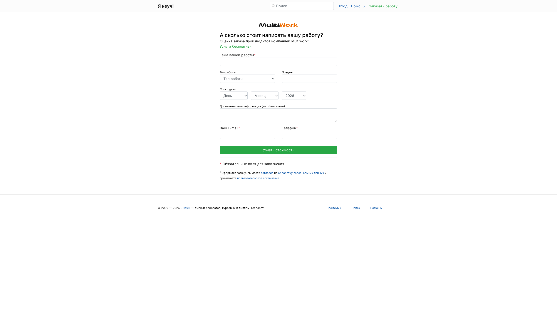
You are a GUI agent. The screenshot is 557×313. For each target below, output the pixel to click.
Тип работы (228, 72)
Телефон (290, 128)
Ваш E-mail (230, 128)
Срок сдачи (228, 89)
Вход (343, 6)
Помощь (358, 6)
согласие (267, 173)
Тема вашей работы (238, 55)
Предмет (288, 72)
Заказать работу (383, 6)
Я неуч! (185, 208)
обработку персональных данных (301, 173)
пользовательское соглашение (258, 178)
